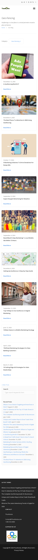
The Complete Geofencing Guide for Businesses (18, 414)
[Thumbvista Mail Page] (30, 2)
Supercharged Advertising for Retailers (16, 199)
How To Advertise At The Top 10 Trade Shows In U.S (18, 491)
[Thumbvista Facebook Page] (26, 2)
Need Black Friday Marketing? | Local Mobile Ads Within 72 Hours (18, 239)
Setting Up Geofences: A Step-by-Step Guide (18, 271)
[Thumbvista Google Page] (28, 2)
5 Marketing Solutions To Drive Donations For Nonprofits (18, 164)
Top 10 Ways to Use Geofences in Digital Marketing (16, 312)
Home (3, 27)
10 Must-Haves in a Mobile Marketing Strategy (18, 330)
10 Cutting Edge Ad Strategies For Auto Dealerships (16, 368)
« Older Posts (5, 385)
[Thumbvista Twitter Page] (24, 2)
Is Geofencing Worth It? (11, 84)
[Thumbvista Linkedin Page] (22, 2)
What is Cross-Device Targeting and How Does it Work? (19, 488)
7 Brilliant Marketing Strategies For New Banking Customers (16, 349)
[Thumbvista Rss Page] (33, 2)
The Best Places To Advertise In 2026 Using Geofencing (17, 121)
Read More (7, 89)
